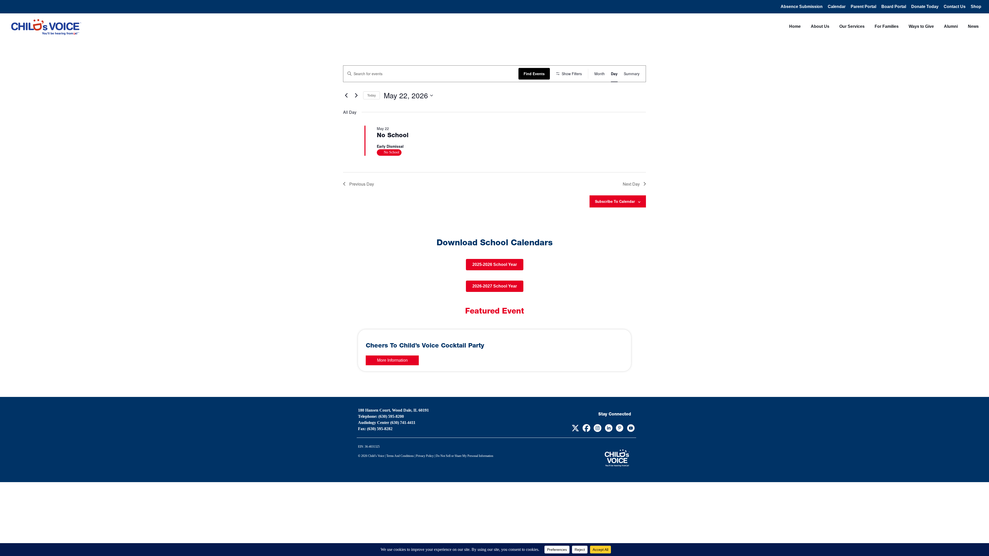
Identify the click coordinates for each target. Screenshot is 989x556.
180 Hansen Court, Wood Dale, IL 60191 (393, 410)
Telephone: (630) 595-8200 (381, 416)
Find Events (534, 73)
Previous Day (361, 184)
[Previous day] (346, 95)
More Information (392, 360)
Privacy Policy (425, 456)
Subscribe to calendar (615, 201)
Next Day (631, 184)
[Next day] (356, 95)
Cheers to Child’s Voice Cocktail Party (425, 346)
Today (371, 95)
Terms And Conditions (400, 456)
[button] (575, 428)
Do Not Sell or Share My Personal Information (464, 456)
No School (392, 136)
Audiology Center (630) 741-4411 (386, 422)
